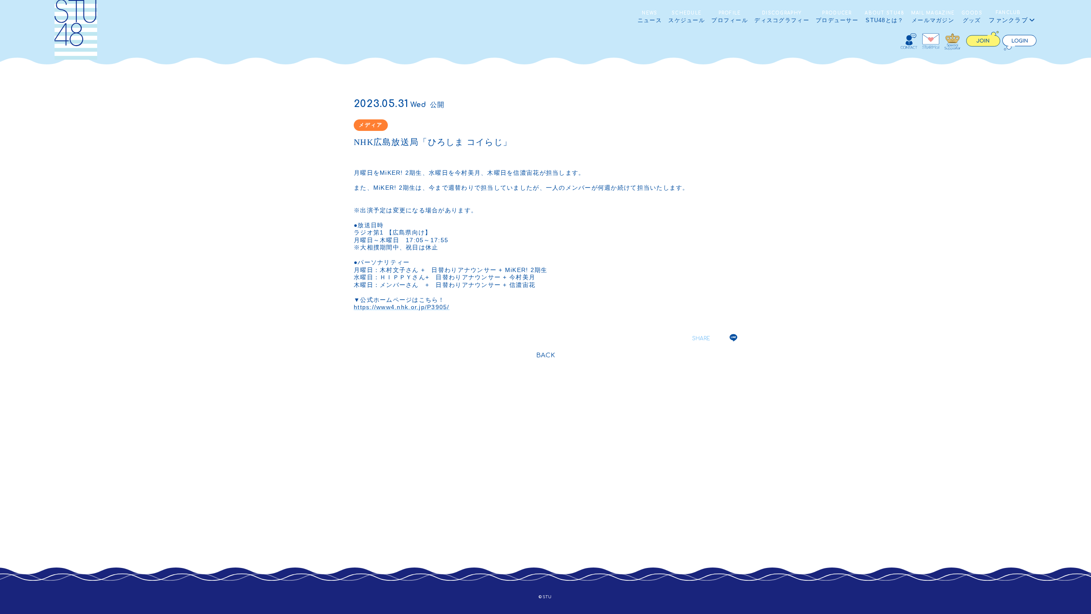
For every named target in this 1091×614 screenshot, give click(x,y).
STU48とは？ (884, 17)
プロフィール (729, 17)
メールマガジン (933, 17)
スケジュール (686, 17)
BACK (545, 355)
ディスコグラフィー (781, 17)
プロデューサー (837, 17)
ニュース (650, 17)
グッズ (971, 17)
